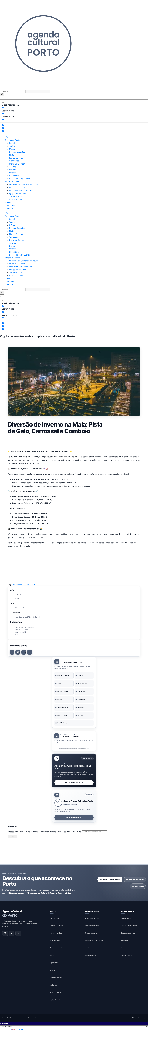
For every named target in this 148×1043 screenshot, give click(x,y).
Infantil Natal (18, 584)
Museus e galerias (91, 933)
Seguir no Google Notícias (72, 782)
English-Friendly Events (19, 179)
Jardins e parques (91, 948)
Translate (19, 1029)
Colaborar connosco (128, 933)
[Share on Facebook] (12, 652)
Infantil (12, 143)
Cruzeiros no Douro (92, 925)
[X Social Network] (17, 652)
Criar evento (139, 886)
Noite (11, 155)
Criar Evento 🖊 (11, 205)
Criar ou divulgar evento (129, 925)
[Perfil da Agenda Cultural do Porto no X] (18, 933)
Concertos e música (56, 948)
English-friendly (55, 1000)
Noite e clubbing (55, 992)
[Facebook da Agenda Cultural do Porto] (11, 933)
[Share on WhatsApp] (23, 652)
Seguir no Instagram (72, 817)
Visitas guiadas (90, 955)
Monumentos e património (94, 940)
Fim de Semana (16, 158)
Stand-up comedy (56, 977)
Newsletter (124, 940)
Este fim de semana (56, 925)
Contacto (9, 208)
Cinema (12, 173)
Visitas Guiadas (16, 199)
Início (7, 137)
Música (12, 149)
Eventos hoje (54, 918)
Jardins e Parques (17, 196)
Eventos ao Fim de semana (24, 627)
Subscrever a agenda (136, 879)
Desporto (13, 170)
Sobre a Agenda (126, 955)
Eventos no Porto (12, 140)
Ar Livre (12, 167)
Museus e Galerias (17, 187)
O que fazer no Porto (92, 918)
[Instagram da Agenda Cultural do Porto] (5, 933)
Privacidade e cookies (139, 1018)
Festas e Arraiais (20, 632)
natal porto (30, 584)
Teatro (12, 146)
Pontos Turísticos (12, 181)
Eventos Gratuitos (17, 152)
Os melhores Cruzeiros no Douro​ (23, 184)
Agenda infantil (55, 940)
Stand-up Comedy (17, 164)
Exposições (14, 175)
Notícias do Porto (127, 918)
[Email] (29, 652)
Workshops (14, 161)
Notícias (8, 202)
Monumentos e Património (20, 190)
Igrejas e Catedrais (17, 193)
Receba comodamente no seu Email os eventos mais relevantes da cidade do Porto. (45, 832)
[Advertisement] (74, 442)
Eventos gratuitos (56, 933)
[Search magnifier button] (2, 94)
